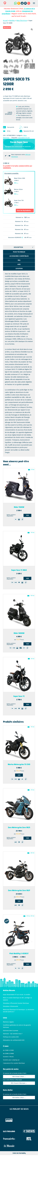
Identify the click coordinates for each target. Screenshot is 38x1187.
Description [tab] (18, 247)
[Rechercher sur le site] (28, 4)
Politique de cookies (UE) (11, 1037)
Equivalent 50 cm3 (24, 138)
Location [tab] (19, 268)
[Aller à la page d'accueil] (11, 4)
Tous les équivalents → (25, 210)
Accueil (5, 20)
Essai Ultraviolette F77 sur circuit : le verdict (16, 994)
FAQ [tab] (19, 260)
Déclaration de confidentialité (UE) (13, 1040)
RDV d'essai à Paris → (19, 1076)
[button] (32, 29)
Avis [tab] (19, 264)
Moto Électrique (22, 20)
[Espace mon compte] (22, 4)
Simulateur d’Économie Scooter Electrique (16, 1003)
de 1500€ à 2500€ (8, 1050)
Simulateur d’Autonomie (10, 1006)
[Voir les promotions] (19, 4)
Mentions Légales (8, 1022)
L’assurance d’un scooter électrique (14, 1063)
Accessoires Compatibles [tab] (19, 256)
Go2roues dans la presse (10, 1030)
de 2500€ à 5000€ (8, 1053)
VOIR (27, 515)
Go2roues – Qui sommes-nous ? (12, 1034)
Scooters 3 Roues (8, 1057)
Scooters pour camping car (11, 1060)
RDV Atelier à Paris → (19, 1097)
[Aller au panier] (25, 4)
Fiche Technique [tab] (19, 252)
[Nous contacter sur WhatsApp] (15, 4)
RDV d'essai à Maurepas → (19, 1083)
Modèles (12, 20)
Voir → (16, 183)
